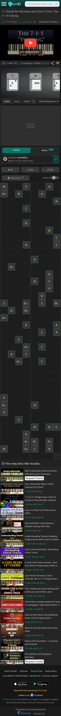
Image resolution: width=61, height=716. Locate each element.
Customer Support (50, 676)
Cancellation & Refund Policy (15, 676)
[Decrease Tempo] (3, 63)
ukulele (27, 101)
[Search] (56, 4)
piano (16, 101)
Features (24, 671)
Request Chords (34, 478)
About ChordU (10, 671)
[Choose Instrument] (33, 101)
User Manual (34, 676)
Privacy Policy (51, 671)
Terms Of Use (36, 671)
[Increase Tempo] (15, 63)
